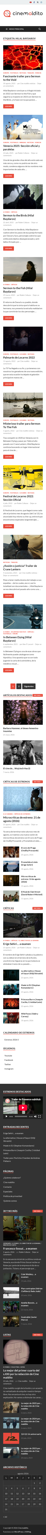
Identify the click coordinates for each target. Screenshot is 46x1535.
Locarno (23, 354)
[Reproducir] (6, 1116)
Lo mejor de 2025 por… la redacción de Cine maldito (31, 1406)
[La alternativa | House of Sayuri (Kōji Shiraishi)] (11, 971)
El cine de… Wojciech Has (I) (16, 768)
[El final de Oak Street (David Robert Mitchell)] (11, 892)
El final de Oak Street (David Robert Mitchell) (31, 893)
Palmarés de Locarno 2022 (19, 357)
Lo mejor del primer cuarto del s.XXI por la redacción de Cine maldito (21, 1374)
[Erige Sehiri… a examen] (23, 926)
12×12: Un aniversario (31, 1434)
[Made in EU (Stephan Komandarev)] (11, 985)
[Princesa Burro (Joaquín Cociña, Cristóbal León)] (11, 999)
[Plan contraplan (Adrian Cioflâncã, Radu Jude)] (11, 1288)
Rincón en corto (9, 1245)
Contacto (7, 1187)
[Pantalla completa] (39, 1116)
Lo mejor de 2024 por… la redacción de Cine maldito (31, 1421)
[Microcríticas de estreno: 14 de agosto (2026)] (11, 876)
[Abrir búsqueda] (40, 29)
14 (28, 1493)
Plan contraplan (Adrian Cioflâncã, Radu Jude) (31, 1289)
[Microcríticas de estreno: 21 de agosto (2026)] (23, 799)
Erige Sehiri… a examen (17, 943)
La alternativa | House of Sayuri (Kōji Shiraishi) (32, 972)
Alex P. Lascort (27, 644)
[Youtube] (30, 2)
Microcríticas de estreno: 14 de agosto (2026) (31, 879)
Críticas (14, 212)
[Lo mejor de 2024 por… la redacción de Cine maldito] (11, 1419)
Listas (22, 1367)
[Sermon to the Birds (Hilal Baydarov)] (23, 196)
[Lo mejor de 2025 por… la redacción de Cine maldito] (11, 1403)
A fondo (6, 212)
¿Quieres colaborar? (12, 1177)
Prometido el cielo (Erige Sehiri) (29, 863)
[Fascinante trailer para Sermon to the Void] (23, 57)
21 (28, 1499)
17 (6, 1499)
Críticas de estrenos (22, 814)
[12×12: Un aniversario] (11, 1434)
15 (34, 1493)
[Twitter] (37, 2)
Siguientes (29, 686)
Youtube (8, 1055)
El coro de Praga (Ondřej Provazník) (29, 849)
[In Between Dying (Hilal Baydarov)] (23, 616)
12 (17, 1493)
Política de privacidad (12, 1196)
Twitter (7, 1064)
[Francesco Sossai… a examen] (23, 1217)
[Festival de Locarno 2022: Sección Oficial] (23, 477)
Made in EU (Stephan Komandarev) (30, 986)
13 (23, 1493)
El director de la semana (29, 940)
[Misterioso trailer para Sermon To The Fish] (23, 405)
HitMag (28, 1532)
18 (12, 1499)
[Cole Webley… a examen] (11, 1274)
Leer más (7, 105)
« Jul (5, 1516)
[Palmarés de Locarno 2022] (23, 339)
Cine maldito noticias (27, 83)
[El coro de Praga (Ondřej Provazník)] (11, 848)
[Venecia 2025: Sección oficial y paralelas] (23, 127)
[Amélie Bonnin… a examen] (11, 1303)
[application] (23, 1108)
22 (34, 1499)
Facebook (8, 1060)
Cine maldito (24, 361)
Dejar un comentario (10, 575)
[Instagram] (41, 2)
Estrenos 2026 (10, 1039)
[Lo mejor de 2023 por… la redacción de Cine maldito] (11, 1448)
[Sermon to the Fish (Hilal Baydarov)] (23, 269)
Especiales (7, 1191)
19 (17, 1499)
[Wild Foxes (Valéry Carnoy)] (11, 1014)
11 (12, 1493)
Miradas (23, 142)
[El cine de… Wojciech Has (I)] (23, 752)
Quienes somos (10, 1201)
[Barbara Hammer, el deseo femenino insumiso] (23, 712)
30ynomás (7, 1243)
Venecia (38, 73)
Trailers (30, 73)
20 (23, 1499)
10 (6, 1493)
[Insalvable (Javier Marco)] (11, 1317)
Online (15, 634)
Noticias (23, 73)
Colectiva (15, 1367)
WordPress (18, 1532)
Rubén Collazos (23, 153)
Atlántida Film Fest (18, 632)
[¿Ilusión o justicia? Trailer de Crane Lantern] (23, 547)
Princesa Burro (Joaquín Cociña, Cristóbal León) (32, 1000)
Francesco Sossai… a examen (20, 1248)
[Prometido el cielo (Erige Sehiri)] (11, 862)
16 (40, 1493)
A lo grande (8, 814)
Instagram (8, 1068)
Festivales (14, 73)
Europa (6, 73)
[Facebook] (34, 2)
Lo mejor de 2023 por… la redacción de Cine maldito (31, 1451)
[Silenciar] (35, 1116)
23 (40, 1499)
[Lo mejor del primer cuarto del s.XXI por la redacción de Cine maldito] (23, 1341)
